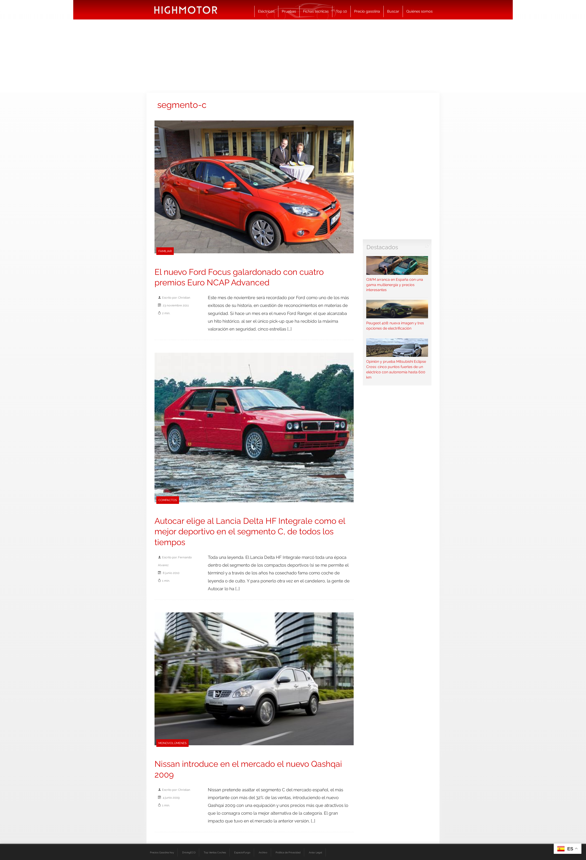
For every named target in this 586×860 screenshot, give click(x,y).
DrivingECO (188, 852)
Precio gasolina (367, 11)
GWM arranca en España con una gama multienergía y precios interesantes (394, 284)
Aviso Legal (315, 852)
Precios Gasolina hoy (162, 852)
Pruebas (289, 11)
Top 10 (341, 11)
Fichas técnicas (316, 11)
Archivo (263, 852)
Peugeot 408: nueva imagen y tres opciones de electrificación (395, 325)
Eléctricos (266, 11)
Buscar (393, 11)
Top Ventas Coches (215, 852)
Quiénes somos (419, 11)
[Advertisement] (293, 56)
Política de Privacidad (288, 852)
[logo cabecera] (185, 9)
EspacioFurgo (242, 852)
